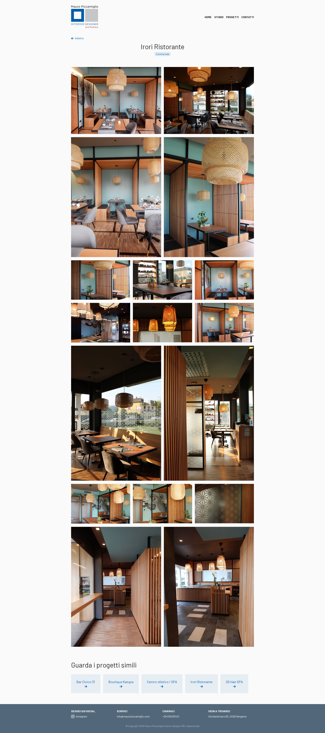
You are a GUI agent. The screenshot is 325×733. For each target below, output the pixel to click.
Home (208, 17)
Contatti (247, 17)
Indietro (79, 38)
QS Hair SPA (234, 682)
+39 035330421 (170, 716)
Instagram (81, 716)
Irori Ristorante (201, 682)
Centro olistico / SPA (162, 682)
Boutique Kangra (121, 682)
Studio (218, 17)
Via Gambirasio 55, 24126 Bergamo (227, 716)
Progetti (232, 17)
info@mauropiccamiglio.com (133, 716)
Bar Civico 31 (86, 682)
